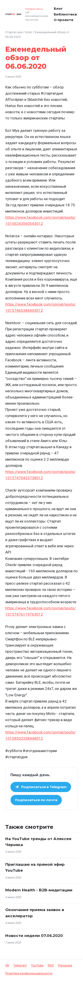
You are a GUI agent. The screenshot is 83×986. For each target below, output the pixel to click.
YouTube (37, 965)
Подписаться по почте (36, 800)
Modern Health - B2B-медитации (38, 890)
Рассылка (65, 965)
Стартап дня (14, 32)
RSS (51, 965)
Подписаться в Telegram (44, 787)
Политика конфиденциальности (28, 973)
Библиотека (65, 14)
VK (7, 965)
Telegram (20, 965)
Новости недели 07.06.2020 (34, 935)
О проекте (63, 20)
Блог (58, 8)
